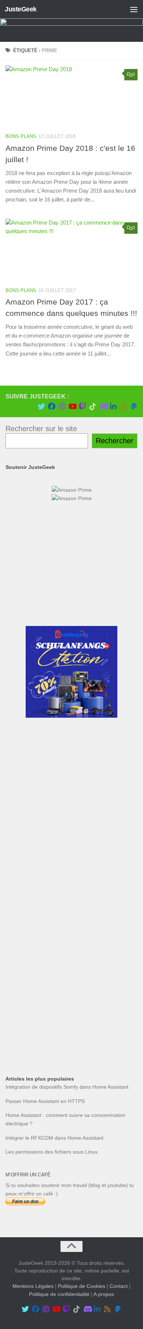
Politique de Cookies (81, 1286)
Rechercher (114, 441)
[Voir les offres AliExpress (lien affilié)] (71, 607)
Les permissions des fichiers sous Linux (52, 1152)
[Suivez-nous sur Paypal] (134, 406)
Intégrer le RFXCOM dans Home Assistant (54, 1138)
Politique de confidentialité (59, 1294)
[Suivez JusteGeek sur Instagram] (62, 406)
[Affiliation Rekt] (71, 1041)
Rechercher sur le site (41, 429)
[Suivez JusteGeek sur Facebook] (51, 406)
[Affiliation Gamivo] (71, 987)
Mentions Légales (33, 1286)
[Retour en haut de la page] (71, 1246)
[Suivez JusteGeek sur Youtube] (72, 406)
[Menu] (134, 9)
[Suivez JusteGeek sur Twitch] (82, 406)
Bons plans (21, 136)
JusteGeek (21, 9)
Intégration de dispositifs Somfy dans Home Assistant (67, 1087)
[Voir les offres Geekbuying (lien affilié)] (71, 716)
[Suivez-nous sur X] (41, 406)
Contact (119, 1286)
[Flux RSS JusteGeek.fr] (123, 406)
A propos (104, 1294)
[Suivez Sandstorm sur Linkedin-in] (113, 406)
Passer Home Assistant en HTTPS (45, 1101)
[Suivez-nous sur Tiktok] (92, 406)
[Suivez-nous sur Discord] (103, 406)
